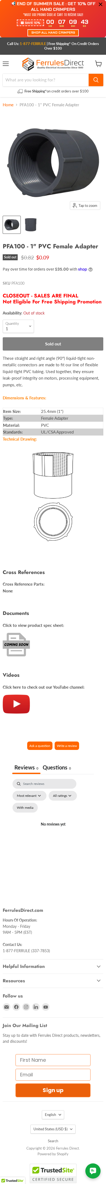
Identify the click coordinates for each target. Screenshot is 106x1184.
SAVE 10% (32, 23)
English (50, 1114)
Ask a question (39, 746)
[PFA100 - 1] (11, 224)
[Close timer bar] (100, 4)
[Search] (96, 80)
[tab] (56, 768)
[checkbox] (25, 808)
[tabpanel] (53, 831)
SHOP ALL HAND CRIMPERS (53, 32)
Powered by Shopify (53, 1154)
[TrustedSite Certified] (53, 1173)
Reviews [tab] (26, 767)
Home (8, 104)
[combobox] (46, 80)
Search (53, 1141)
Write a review (67, 746)
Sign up (53, 1090)
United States (50, 1129)
